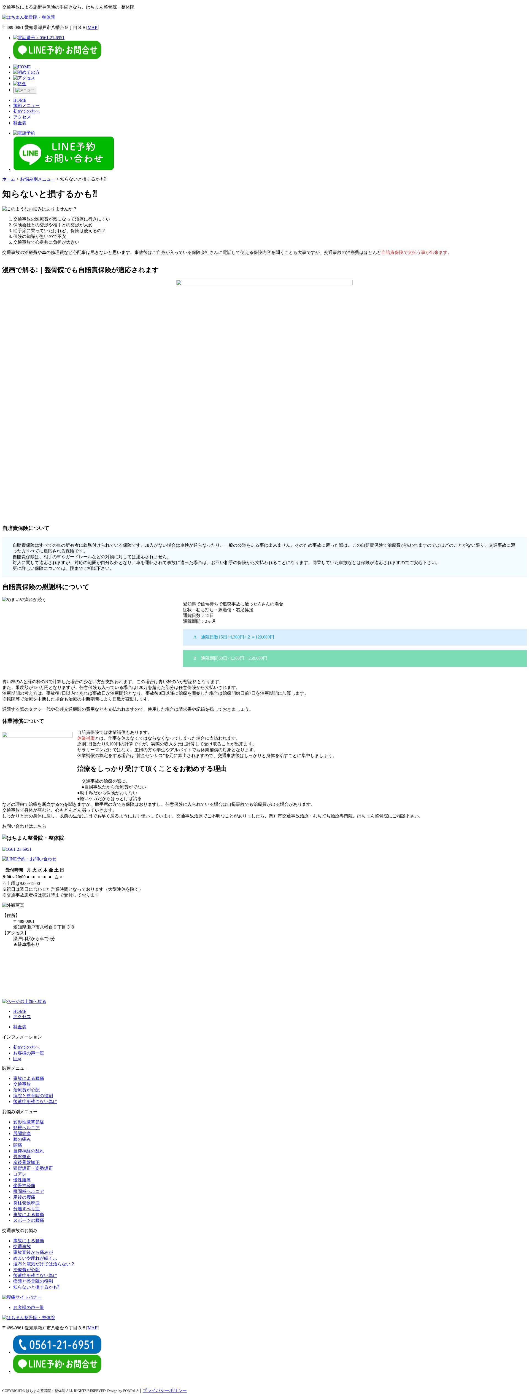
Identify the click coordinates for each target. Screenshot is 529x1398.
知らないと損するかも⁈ (36, 1287)
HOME (19, 100)
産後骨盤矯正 (26, 1162)
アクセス (22, 117)
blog (17, 1058)
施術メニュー (26, 105)
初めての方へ (26, 111)
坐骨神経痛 (24, 1185)
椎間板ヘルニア (28, 1191)
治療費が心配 (26, 1090)
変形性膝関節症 (28, 1122)
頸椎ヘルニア (26, 1127)
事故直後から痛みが (33, 1252)
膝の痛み (22, 1139)
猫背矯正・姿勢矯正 (33, 1168)
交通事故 (22, 1084)
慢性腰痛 (22, 1179)
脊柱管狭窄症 (26, 1203)
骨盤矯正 (22, 1156)
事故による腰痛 (28, 1078)
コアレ (19, 1174)
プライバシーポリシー (165, 1390)
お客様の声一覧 (28, 1053)
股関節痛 (22, 1133)
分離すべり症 (26, 1208)
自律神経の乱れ (28, 1151)
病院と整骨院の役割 (33, 1095)
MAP (92, 27)
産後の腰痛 (24, 1197)
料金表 (19, 122)
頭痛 (17, 1145)
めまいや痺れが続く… (35, 1258)
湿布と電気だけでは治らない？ (44, 1264)
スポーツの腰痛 (28, 1220)
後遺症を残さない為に (35, 1101)
